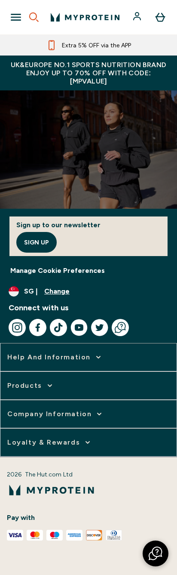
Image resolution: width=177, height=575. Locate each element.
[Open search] (34, 17)
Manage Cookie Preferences (57, 270)
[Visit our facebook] (37, 327)
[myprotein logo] (85, 17)
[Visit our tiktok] (58, 327)
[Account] (138, 17)
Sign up (36, 242)
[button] (155, 553)
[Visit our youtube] (79, 327)
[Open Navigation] (16, 17)
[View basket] (160, 17)
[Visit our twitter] (99, 327)
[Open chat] (120, 327)
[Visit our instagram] (17, 327)
